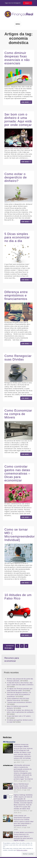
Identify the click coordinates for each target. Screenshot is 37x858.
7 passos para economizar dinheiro (19, 702)
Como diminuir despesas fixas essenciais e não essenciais (17, 58)
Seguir (27, 3)
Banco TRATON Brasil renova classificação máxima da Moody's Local (23, 786)
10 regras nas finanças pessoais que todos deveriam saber (19, 689)
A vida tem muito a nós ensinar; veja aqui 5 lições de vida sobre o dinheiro (20, 684)
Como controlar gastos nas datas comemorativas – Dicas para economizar (17, 473)
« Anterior (9, 646)
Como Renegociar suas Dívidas (18, 357)
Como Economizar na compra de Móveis (18, 414)
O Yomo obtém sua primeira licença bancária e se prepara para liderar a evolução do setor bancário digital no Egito (23, 836)
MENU (18, 24)
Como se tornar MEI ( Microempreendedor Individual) (19, 535)
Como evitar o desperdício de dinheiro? (15, 177)
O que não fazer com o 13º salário (18, 716)
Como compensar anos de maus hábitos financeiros (18, 699)
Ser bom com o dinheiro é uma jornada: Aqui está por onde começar (18, 120)
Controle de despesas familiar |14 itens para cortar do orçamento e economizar (19, 694)
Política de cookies (22, 850)
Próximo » (8, 648)
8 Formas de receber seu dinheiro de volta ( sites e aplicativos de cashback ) (20, 711)
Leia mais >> (26, 102)
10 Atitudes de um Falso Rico (18, 596)
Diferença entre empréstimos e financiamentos (16, 295)
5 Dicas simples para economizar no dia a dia (17, 237)
